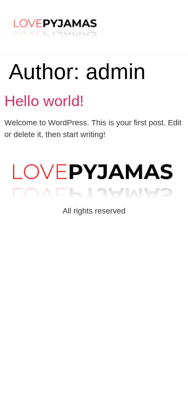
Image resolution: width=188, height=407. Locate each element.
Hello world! (44, 100)
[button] (154, 24)
